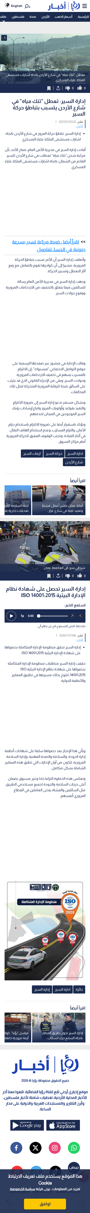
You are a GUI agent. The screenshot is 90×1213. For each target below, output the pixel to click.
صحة (33, 16)
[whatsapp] (74, 1148)
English (16, 6)
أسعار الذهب (63, 16)
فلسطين (18, 16)
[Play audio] (11, 615)
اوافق (45, 1204)
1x (22, 616)
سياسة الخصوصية (22, 1189)
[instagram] (55, 1148)
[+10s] (80, 616)
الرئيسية (83, 16)
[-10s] (72, 616)
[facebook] (16, 1148)
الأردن (45, 16)
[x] (36, 1148)
